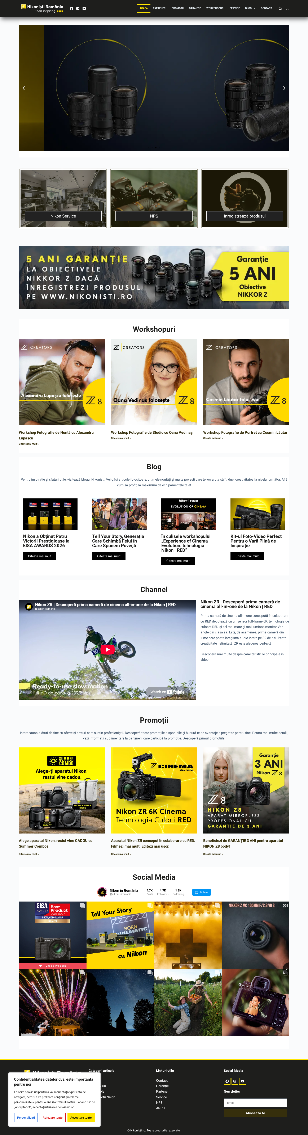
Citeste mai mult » (29, 443)
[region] (54, 1099)
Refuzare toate (53, 1117)
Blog (248, 8)
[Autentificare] (287, 8)
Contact (266, 8)
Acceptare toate (81, 1117)
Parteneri (159, 8)
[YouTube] (84, 8)
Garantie (195, 8)
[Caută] (280, 8)
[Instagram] (77, 8)
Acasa (144, 8)
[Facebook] (71, 8)
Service (235, 8)
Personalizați (26, 1117)
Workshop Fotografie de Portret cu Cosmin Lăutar (245, 432)
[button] (23, 88)
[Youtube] (242, 1081)
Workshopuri (215, 8)
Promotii (178, 8)
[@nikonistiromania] (102, 892)
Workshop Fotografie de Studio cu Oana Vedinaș (152, 432)
